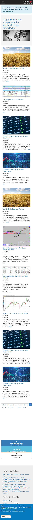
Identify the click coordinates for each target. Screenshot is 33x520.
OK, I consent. (6, 517)
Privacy (16, 503)
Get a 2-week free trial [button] (16, 444)
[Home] (27, 2)
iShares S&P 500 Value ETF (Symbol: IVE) (14, 484)
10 (9, 408)
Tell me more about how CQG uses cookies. (12, 511)
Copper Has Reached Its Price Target (15, 313)
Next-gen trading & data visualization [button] (16, 450)
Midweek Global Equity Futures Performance (13, 170)
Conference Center (8, 502)
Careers (5, 503)
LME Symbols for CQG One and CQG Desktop (15, 277)
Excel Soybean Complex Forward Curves (14, 478)
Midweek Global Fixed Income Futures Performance (15, 137)
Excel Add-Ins (6, 483)
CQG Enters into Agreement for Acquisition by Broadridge (12, 24)
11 (12, 408)
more (7, 81)
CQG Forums (6, 500)
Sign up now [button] (16, 456)
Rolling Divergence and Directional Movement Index (14, 249)
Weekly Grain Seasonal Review (13, 68)
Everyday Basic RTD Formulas (13, 99)
